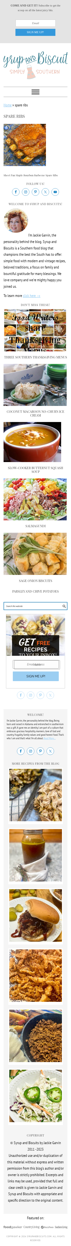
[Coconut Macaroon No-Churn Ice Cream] (35, 404)
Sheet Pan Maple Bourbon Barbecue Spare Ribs (31, 175)
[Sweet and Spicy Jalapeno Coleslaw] (35, 1120)
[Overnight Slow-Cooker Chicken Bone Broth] (35, 880)
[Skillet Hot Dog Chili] (35, 1060)
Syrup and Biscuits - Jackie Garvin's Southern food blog (35, 63)
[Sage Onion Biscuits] (35, 573)
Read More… (50, 738)
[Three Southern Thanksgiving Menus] (35, 350)
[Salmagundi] (35, 519)
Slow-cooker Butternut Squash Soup (35, 470)
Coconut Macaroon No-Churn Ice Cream (35, 413)
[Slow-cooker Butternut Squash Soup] (32, 460)
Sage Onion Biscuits (35, 581)
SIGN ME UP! (35, 32)
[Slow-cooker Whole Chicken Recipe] (35, 819)
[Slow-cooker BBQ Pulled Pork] (35, 940)
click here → (31, 295)
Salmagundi (35, 526)
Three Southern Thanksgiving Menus (35, 357)
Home (8, 105)
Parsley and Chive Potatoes (35, 591)
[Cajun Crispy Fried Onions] (35, 1000)
